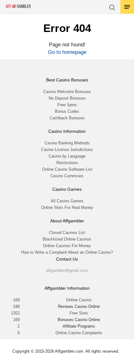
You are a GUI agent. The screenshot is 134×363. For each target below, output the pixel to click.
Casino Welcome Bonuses (67, 91)
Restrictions (67, 162)
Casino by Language (67, 156)
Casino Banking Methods (67, 143)
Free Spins (67, 104)
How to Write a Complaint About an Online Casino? (67, 252)
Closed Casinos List (67, 232)
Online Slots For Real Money (67, 207)
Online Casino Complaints (78, 332)
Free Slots (78, 313)
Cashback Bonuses (67, 118)
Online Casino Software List (67, 169)
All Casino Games (67, 201)
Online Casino (78, 300)
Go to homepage (67, 52)
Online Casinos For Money (67, 245)
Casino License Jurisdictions (67, 149)
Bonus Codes (67, 111)
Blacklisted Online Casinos (67, 239)
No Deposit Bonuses (67, 98)
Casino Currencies (67, 176)
